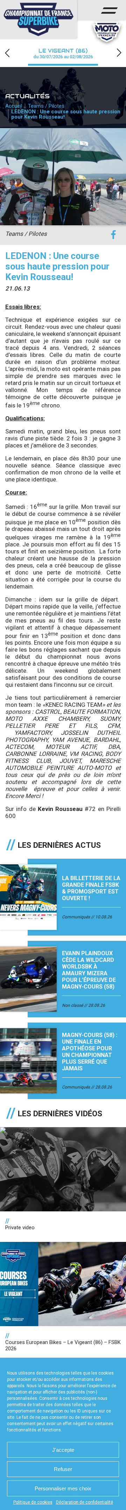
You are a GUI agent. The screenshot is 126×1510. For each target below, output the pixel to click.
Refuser (63, 1469)
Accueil (13, 106)
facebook (113, 235)
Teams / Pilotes (46, 106)
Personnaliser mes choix (63, 1488)
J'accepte (63, 1450)
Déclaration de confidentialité (84, 1502)
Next (119, 53)
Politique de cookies (32, 1502)
